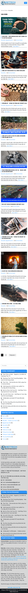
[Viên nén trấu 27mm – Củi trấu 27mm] (14, 293)
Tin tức (4, 439)
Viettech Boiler (4, 10)
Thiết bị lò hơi (6, 429)
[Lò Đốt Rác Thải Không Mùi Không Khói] (14, 260)
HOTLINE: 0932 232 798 (14, 587)
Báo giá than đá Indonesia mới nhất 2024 (13, 204)
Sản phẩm (3, 40)
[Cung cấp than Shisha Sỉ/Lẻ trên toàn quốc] (14, 60)
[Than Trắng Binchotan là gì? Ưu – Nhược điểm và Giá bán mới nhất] (14, 159)
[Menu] (25, 3)
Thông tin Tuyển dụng (8, 434)
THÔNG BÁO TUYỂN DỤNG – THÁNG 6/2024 (14, 531)
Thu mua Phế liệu (7, 436)
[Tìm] (25, 365)
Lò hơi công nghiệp (7, 418)
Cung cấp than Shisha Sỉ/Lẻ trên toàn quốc (13, 70)
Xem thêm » (16, 46)
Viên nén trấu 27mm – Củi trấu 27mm (11, 303)
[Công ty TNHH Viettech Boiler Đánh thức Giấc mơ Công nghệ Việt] (8, 3)
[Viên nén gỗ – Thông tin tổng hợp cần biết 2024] (14, 92)
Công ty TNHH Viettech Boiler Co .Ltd (10, 590)
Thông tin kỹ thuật (7, 432)
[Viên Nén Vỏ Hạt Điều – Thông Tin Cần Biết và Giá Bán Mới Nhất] (14, 226)
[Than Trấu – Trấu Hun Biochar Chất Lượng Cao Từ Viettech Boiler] (14, 25)
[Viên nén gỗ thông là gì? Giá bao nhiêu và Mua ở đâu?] (14, 325)
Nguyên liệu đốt (9, 40)
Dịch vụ (4, 416)
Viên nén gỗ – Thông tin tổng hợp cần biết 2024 (14, 103)
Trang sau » (12, 355)
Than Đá (3, 206)
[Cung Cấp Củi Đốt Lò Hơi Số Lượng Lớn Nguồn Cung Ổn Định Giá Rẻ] (14, 125)
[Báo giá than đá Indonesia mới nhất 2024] (14, 193)
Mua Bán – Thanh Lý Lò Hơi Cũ (10, 420)
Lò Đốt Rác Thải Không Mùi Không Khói (12, 271)
